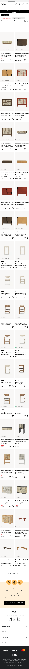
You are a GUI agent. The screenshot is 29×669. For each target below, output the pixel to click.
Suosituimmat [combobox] (18, 20)
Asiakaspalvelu (6, 626)
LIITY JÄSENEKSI (11, 0)
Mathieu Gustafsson (18, 18)
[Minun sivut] (16, 4)
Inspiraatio (5, 637)
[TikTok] (19, 619)
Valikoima (4, 632)
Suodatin (6, 15)
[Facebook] (10, 619)
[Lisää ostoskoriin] (13, 60)
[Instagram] (14, 619)
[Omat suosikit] (20, 4)
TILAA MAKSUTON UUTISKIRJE (14, 603)
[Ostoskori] (23, 4)
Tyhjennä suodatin (5, 18)
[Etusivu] (4, 4)
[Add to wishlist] (10, 60)
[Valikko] (27, 4)
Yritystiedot (5, 643)
